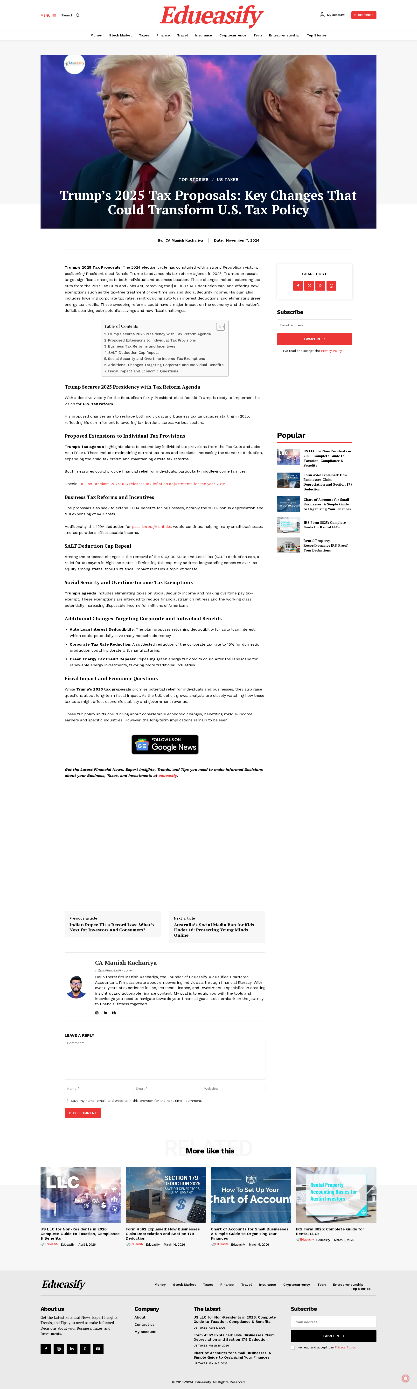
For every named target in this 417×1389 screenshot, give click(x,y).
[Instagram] (97, 1012)
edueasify (167, 775)
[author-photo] (50, 1244)
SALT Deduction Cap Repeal (133, 352)
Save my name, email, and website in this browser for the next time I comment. (136, 1101)
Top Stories (194, 180)
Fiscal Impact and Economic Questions (143, 371)
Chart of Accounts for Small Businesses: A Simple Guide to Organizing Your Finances (327, 504)
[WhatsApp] (331, 286)
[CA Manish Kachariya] (76, 986)
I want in (312, 339)
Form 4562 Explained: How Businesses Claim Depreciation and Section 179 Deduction (328, 482)
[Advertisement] (165, 845)
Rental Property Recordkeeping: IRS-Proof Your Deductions (326, 545)
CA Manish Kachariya (184, 240)
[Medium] (114, 1012)
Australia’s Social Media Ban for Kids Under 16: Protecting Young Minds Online (214, 930)
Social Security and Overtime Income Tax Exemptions (156, 358)
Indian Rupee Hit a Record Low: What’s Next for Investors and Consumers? (112, 927)
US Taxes (228, 180)
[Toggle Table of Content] (218, 327)
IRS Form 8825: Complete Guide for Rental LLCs (325, 525)
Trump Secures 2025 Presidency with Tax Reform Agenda (159, 334)
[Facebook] (298, 286)
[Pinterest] (320, 286)
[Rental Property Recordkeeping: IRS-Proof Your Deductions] (288, 545)
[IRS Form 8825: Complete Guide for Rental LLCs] (288, 525)
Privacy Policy (331, 351)
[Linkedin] (105, 1012)
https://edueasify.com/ (113, 970)
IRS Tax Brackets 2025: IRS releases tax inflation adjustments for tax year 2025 (151, 484)
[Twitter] (309, 286)
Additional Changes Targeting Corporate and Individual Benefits (165, 365)
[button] (71, 15)
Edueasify (68, 1244)
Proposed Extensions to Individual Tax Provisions (152, 340)
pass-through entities (152, 526)
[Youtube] (98, 1349)
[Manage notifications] (406, 1378)
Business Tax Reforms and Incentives (141, 346)
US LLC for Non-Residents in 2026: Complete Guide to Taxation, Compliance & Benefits (327, 458)
